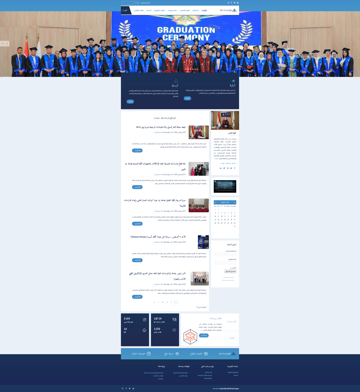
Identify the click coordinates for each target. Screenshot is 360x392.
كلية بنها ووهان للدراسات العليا (153, 373)
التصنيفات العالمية (138, 354)
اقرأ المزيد (204, 335)
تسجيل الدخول (145, 3)
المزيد (187, 98)
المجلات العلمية (158, 376)
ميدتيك (236, 375)
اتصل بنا (125, 10)
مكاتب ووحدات (231, 321)
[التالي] (158, 302)
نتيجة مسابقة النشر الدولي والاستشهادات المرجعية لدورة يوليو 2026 (161, 127)
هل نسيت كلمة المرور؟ (228, 277)
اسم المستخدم (231, 251)
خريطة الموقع (169, 354)
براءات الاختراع (183, 376)
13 (225, 216)
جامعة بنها (216, 388)
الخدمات (231, 338)
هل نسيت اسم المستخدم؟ (227, 280)
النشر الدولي (208, 372)
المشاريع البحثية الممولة (180, 373)
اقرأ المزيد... (137, 150)
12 (228, 216)
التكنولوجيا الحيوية (233, 372)
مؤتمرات (160, 379)
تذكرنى (234, 268)
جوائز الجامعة (208, 378)
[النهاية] (154, 302)
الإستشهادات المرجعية (205, 375)
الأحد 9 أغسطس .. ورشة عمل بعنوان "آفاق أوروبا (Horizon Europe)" (158, 237)
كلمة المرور (232, 259)
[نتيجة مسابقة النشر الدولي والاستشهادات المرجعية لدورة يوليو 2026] (198, 132)
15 (218, 216)
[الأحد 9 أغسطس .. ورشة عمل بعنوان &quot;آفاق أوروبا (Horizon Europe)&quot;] (198, 242)
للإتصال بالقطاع (196, 354)
